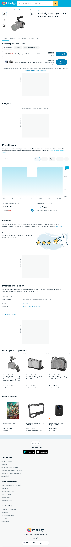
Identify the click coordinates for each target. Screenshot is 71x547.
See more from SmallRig (9, 314)
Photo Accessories (24, 9)
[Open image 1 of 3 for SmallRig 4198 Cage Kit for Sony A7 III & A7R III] (18, 23)
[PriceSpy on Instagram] (37, 538)
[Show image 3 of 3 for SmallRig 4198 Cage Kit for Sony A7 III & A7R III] (4, 25)
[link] (13, 371)
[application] (35, 181)
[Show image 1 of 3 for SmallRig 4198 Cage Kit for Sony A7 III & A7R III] (4, 14)
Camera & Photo (12, 9)
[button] (7, 47)
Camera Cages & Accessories (40, 9)
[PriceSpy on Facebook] (34, 538)
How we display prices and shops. (35, 70)
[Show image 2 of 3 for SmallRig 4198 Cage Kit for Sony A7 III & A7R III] (4, 20)
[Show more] (3, 54)
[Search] (55, 3)
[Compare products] (32, 14)
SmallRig (25, 303)
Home (4, 9)
